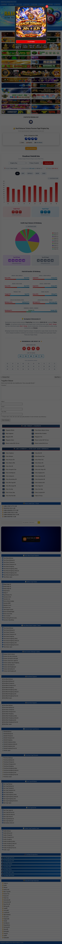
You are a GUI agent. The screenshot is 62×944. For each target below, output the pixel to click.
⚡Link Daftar (31, 41)
